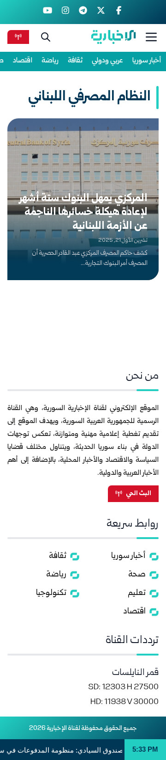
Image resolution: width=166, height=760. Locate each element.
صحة (137, 575)
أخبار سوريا (146, 60)
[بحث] (45, 37)
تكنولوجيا (51, 593)
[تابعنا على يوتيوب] (47, 12)
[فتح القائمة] (151, 37)
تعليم (137, 593)
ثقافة (75, 60)
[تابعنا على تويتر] (100, 12)
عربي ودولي (107, 60)
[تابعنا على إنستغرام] (65, 12)
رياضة (50, 60)
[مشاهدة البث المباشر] (18, 36)
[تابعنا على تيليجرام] (83, 12)
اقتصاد (22, 60)
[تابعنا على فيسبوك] (118, 12)
